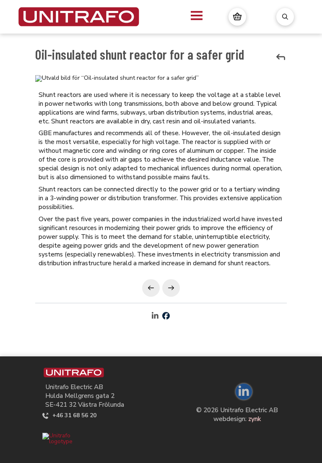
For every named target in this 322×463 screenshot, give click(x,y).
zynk (254, 418)
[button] (196, 15)
